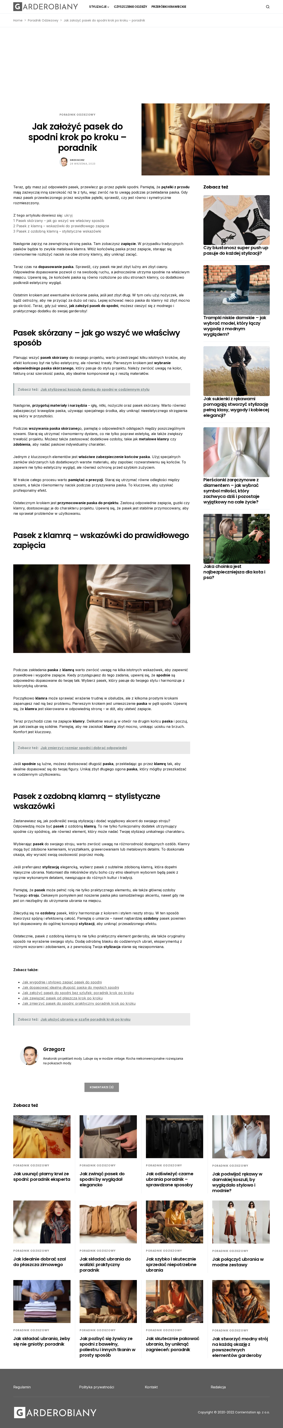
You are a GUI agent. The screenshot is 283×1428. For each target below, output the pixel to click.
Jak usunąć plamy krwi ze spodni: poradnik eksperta (41, 1176)
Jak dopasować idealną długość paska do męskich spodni (70, 987)
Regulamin (22, 1387)
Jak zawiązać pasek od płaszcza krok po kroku (62, 998)
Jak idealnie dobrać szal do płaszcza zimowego (39, 1262)
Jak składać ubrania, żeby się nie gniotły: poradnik (41, 1341)
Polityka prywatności (96, 1387)
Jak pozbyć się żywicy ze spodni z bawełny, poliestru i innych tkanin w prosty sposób (108, 1346)
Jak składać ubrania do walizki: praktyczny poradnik (105, 1264)
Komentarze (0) (102, 1087)
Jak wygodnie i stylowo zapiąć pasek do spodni (62, 982)
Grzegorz (77, 160)
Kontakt (151, 1387)
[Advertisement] (141, 65)
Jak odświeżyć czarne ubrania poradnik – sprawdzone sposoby (169, 1179)
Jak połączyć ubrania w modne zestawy (238, 1262)
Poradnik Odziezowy (43, 20)
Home (18, 20)
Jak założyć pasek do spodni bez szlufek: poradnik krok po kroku (78, 993)
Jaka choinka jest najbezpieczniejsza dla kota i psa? (234, 572)
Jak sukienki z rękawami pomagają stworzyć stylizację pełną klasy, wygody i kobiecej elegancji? (236, 407)
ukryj (68, 215)
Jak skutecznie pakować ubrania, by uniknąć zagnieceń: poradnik (172, 1344)
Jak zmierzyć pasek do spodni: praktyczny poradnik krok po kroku (79, 1003)
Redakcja (218, 1387)
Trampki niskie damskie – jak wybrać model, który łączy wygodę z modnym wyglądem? (234, 326)
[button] (268, 7)
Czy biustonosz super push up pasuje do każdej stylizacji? (235, 250)
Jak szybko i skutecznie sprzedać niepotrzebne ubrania (171, 1264)
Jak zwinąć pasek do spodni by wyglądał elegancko (102, 1179)
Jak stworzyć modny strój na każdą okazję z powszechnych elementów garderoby (240, 1347)
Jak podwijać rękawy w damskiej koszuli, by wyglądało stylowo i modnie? (237, 1182)
